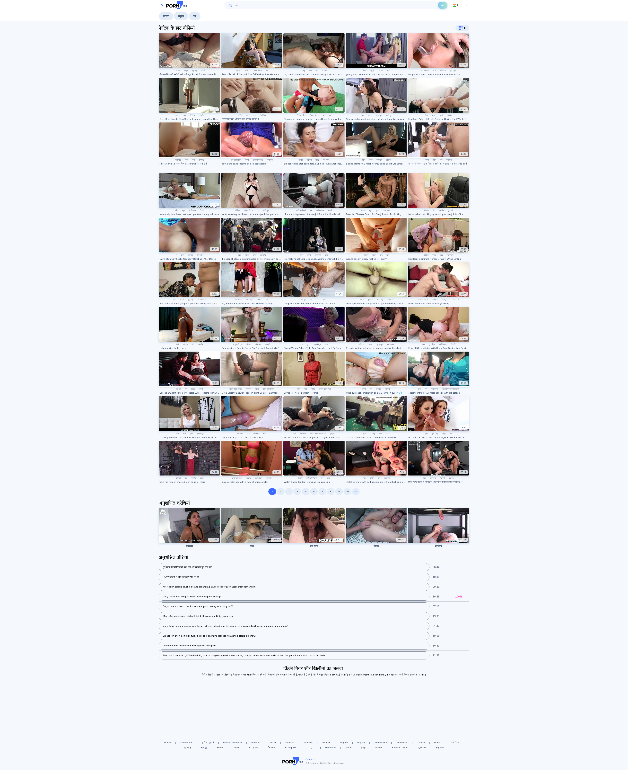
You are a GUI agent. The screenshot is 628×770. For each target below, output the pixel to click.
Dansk (236, 747)
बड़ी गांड (177, 70)
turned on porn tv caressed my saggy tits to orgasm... (190, 645)
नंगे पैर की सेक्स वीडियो (318, 434)
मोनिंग (240, 115)
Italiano (379, 747)
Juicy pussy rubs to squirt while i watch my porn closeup (192, 596)
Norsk (437, 742)
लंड (267, 70)
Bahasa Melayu (400, 747)
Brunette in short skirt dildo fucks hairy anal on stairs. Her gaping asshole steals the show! (209, 635)
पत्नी (174, 300)
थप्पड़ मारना (425, 70)
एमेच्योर (247, 70)
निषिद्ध (192, 115)
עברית (348, 747)
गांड (434, 70)
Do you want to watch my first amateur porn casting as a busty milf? (198, 606)
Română (255, 742)
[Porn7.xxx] (176, 5)
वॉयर (254, 255)
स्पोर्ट (203, 70)
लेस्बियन (443, 70)
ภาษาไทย (454, 742)
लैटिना (264, 434)
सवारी (362, 300)
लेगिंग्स (388, 160)
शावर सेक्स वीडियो (235, 389)
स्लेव (176, 210)
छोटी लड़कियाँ (301, 210)
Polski (273, 742)
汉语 (363, 747)
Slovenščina (380, 742)
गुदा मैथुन (453, 70)
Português (330, 747)
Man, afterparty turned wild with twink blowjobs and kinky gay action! (198, 616)
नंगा (317, 300)
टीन (388, 70)
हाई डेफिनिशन (236, 160)
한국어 (187, 747)
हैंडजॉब (366, 255)
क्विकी (453, 344)
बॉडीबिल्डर (443, 344)
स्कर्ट (184, 115)
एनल (362, 115)
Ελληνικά (253, 747)
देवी (177, 344)
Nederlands (186, 742)
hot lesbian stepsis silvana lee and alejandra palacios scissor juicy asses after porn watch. (209, 586)
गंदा (310, 70)
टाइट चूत (380, 300)
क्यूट (370, 210)
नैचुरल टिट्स (314, 115)
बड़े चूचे (302, 70)
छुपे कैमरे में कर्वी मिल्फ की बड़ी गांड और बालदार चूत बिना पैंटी (187, 567)
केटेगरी (166, 16)
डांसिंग (190, 255)
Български (290, 747)
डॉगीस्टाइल (320, 210)
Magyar (344, 742)
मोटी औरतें (258, 70)
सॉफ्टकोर (362, 344)
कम (317, 70)
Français (308, 742)
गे (176, 255)
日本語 (204, 747)
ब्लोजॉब (267, 344)
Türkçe (167, 742)
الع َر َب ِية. (310, 747)
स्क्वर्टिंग (379, 160)
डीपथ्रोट (258, 344)
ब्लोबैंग (372, 478)
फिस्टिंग (456, 300)
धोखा (363, 210)
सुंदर (183, 210)
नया (194, 16)
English (361, 742)
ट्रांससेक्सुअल (258, 160)
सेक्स (364, 70)
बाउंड (247, 255)
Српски (421, 742)
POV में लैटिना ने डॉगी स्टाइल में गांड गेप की (181, 577)
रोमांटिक (263, 115)
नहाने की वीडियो (268, 389)
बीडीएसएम (192, 210)
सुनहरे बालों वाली (325, 389)
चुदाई (372, 70)
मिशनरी (442, 478)
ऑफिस (237, 210)
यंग (324, 115)
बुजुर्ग (298, 389)
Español (440, 747)
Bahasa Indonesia (232, 742)
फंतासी (380, 70)
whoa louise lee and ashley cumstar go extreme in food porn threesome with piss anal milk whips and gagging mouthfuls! (225, 626)
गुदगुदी (332, 434)
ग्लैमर (301, 255)
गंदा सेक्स (238, 300)
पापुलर (181, 16)
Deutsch (326, 742)
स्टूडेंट (193, 389)
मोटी (267, 300)
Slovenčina (402, 742)
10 (347, 491)
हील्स (364, 434)
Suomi (220, 747)
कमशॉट (324, 70)
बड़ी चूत (194, 70)
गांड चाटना (387, 210)
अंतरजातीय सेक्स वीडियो (450, 389)
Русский (422, 747)
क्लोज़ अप (445, 300)
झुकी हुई (389, 115)
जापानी (387, 389)
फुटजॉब (450, 210)
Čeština (271, 747)
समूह (326, 255)
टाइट (186, 70)
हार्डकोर (263, 255)
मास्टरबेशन (258, 478)
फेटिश (202, 210)
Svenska (289, 742)
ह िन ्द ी (208, 742)
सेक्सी (247, 160)
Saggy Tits (301, 115)
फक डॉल (240, 434)
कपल (374, 255)
